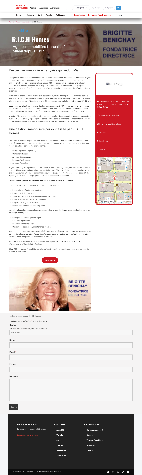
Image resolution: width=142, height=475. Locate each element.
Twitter (102, 149)
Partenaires (61, 455)
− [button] (99, 162)
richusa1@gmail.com (113, 124)
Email (12, 352)
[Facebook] (108, 472)
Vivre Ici (49, 15)
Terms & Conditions (95, 440)
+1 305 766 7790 (113, 115)
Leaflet (104, 203)
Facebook (103, 141)
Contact (13, 325)
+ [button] (99, 159)
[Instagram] (113, 472)
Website (102, 132)
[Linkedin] (118, 472)
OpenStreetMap (119, 203)
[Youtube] (128, 472)
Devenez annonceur (27, 435)
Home (18, 15)
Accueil (11, 22)
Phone (12, 364)
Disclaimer (91, 445)
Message (14, 376)
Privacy (90, 450)
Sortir (40, 15)
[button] (120, 15)
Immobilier (26, 22)
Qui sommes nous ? (95, 430)
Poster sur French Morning (99, 15)
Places (18, 22)
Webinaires (60, 15)
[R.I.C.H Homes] (114, 177)
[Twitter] (123, 472)
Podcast (59, 445)
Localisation (80, 15)
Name (13, 340)
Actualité (30, 15)
